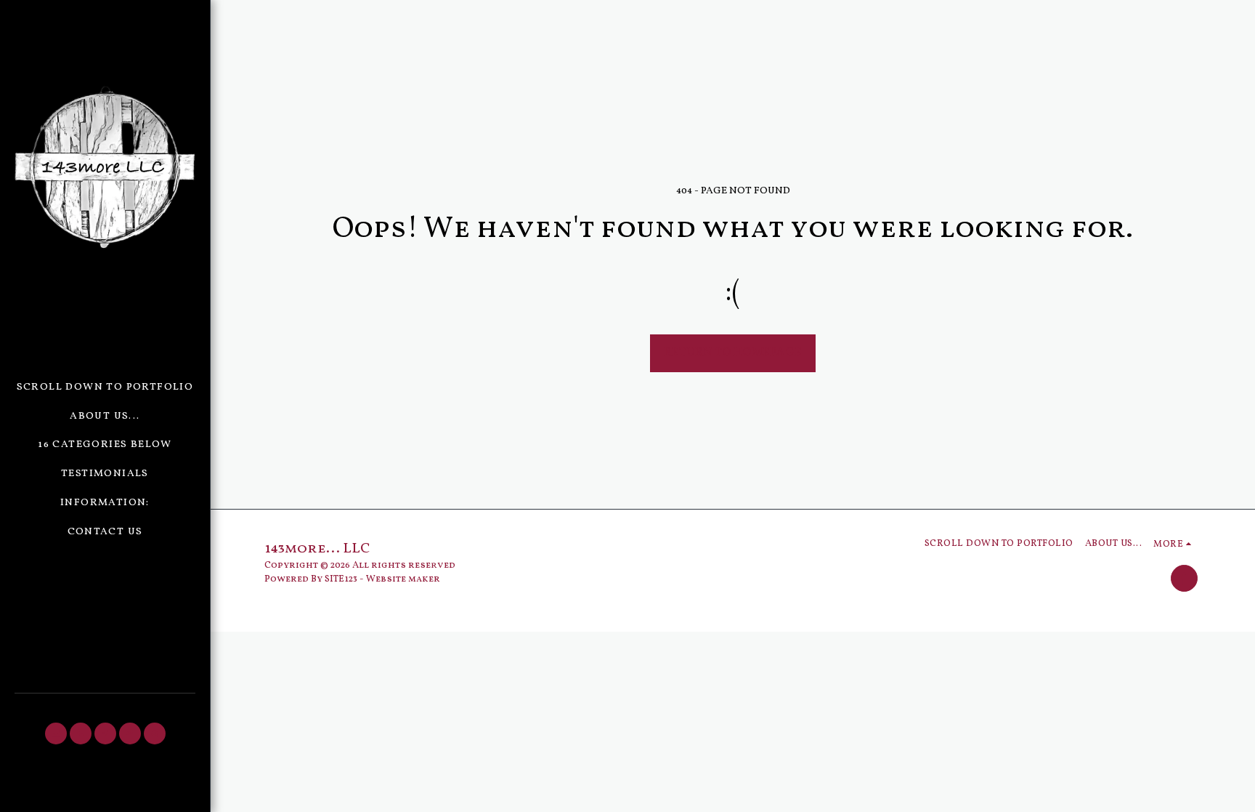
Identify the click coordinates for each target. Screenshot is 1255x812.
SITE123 (341, 579)
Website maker (403, 579)
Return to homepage (733, 352)
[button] (56, 733)
